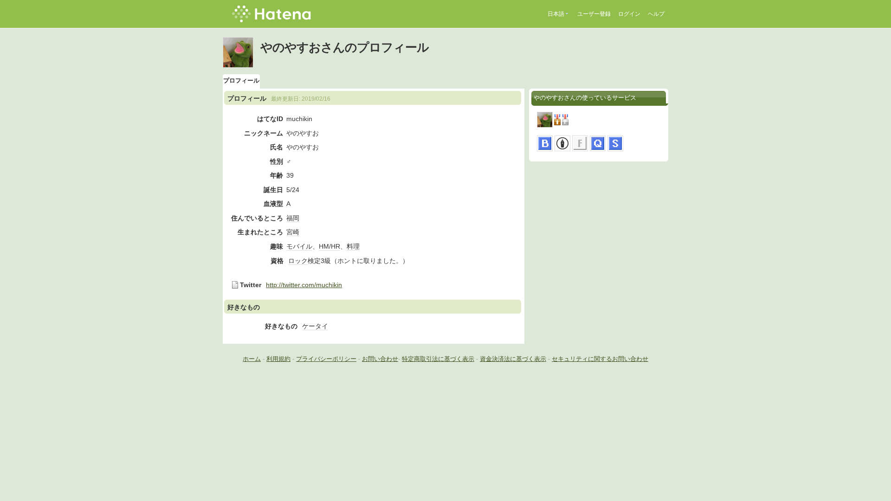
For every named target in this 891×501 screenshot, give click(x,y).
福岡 (292, 218)
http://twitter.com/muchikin (304, 285)
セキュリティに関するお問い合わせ (600, 358)
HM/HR (329, 246)
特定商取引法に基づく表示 (438, 358)
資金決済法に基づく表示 (513, 358)
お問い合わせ (380, 358)
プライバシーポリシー (326, 358)
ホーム (252, 358)
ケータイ (315, 326)
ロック (298, 260)
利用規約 (278, 358)
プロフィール (241, 80)
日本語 (556, 14)
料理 (353, 246)
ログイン (629, 14)
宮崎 (292, 232)
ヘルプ (656, 14)
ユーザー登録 (594, 14)
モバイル (299, 246)
